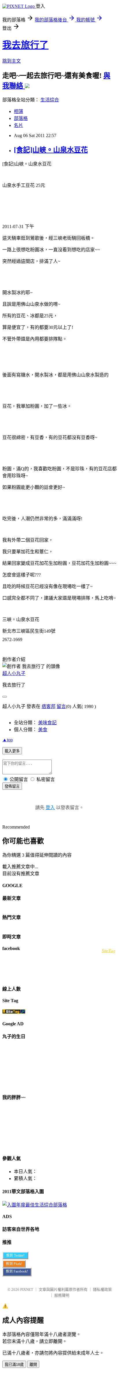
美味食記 (47, 722)
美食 (42, 729)
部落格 (21, 118)
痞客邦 (48, 706)
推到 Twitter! (15, 1255)
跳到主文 (11, 61)
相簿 (18, 111)
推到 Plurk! (14, 1264)
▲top (7, 739)
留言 (61, 706)
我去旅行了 (25, 45)
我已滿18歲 (14, 1364)
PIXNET (26, 1289)
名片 (18, 125)
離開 (33, 1364)
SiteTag (108, 950)
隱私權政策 (102, 1289)
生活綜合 (49, 99)
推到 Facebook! (17, 1271)
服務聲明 (61, 1295)
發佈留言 (12, 786)
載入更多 (12, 751)
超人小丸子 (13, 673)
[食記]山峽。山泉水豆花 (51, 150)
